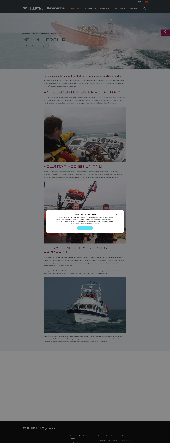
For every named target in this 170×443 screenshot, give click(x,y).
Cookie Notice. (94, 223)
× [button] (121, 214)
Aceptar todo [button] (85, 228)
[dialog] (85, 221)
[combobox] (116, 214)
